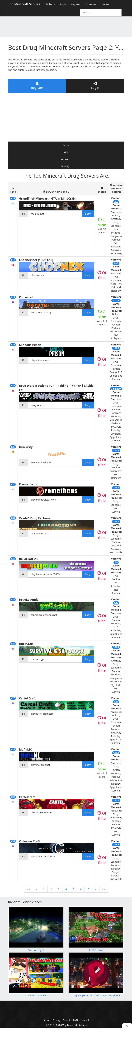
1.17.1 (116, 647)
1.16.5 (116, 844)
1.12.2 (116, 348)
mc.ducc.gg (37, 659)
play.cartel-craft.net (41, 812)
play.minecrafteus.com (43, 499)
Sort (65, 145)
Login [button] (95, 88)
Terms (46, 1020)
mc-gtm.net (37, 213)
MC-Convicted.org (41, 312)
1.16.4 (116, 487)
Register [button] (37, 88)
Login (63, 4)
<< (28, 889)
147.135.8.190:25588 (43, 856)
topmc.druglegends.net (44, 614)
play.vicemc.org (39, 533)
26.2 (116, 201)
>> (103, 889)
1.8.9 (116, 263)
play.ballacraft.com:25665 (45, 574)
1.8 (116, 562)
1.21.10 (116, 300)
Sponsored (91, 4)
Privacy (56, 1020)
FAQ (75, 1020)
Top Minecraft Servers (24, 4)
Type (65, 151)
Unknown (116, 388)
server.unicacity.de (41, 462)
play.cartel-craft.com (42, 713)
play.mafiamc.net (40, 764)
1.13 (116, 701)
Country (65, 165)
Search (67, 1020)
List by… (49, 4)
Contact (106, 4)
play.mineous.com (41, 360)
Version (65, 159)
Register (75, 4)
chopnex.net (38, 275)
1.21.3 (116, 800)
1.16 (116, 602)
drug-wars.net (39, 405)
